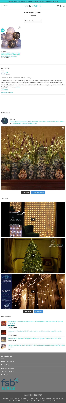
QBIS (7, 72)
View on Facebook (5, 92)
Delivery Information (7, 361)
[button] (4, 6)
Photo (6, 89)
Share (11, 92)
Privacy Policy (5, 365)
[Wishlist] (58, 6)
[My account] (61, 6)
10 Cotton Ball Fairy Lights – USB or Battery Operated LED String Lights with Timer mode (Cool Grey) (10, 54)
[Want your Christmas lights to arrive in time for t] (33, 158)
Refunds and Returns (7, 368)
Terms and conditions (7, 371)
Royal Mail (4, 375)
